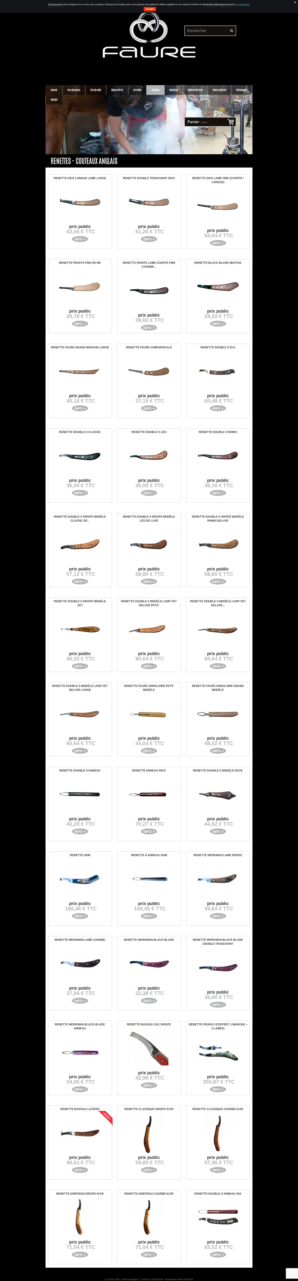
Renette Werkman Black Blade (149, 939)
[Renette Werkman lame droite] (218, 879)
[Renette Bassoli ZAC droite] (149, 1048)
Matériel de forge (195, 90)
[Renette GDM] (80, 879)
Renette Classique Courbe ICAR (217, 1109)
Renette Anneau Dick (149, 770)
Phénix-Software (185, 1279)
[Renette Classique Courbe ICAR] (218, 1133)
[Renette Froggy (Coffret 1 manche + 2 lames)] (218, 1052)
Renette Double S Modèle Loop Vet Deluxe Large (80, 687)
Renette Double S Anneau (80, 770)
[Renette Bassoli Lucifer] (80, 1133)
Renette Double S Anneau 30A (217, 1193)
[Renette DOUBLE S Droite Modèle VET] (80, 629)
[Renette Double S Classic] (80, 456)
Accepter (150, 9)
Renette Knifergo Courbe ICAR (148, 1193)
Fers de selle (95, 90)
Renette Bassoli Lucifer (80, 1109)
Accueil (54, 90)
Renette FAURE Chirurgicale (149, 347)
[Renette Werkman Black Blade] (149, 963)
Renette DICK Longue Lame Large (80, 178)
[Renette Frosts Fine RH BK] (80, 286)
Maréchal (174, 90)
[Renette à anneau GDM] (149, 879)
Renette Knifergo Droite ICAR (80, 1193)
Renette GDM (80, 855)
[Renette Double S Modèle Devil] (218, 794)
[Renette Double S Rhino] (218, 456)
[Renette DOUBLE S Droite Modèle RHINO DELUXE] (218, 544)
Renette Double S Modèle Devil (218, 770)
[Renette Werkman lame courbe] (80, 963)
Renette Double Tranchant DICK (149, 178)
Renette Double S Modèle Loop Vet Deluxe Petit (149, 603)
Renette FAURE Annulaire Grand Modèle (218, 687)
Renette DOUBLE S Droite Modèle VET (80, 603)
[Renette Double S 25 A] (218, 371)
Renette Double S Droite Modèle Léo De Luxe (149, 518)
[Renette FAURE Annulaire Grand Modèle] (218, 714)
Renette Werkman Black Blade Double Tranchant (218, 941)
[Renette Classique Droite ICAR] (149, 1133)
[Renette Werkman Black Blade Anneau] (80, 1052)
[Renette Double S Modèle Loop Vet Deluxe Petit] (149, 629)
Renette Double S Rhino (218, 432)
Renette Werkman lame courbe (80, 939)
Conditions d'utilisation (152, 1279)
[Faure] (149, 34)
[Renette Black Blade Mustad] (218, 286)
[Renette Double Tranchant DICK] (149, 202)
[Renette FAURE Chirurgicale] (149, 371)
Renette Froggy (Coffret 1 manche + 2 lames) (218, 1026)
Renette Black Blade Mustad (217, 262)
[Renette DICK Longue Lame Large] (80, 202)
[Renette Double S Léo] (149, 456)
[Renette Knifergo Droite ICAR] (80, 1217)
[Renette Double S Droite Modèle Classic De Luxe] (80, 544)
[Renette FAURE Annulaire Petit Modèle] (149, 714)
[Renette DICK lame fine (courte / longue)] (218, 206)
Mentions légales (130, 1279)
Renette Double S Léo (149, 432)
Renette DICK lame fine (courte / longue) (218, 180)
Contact (54, 99)
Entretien (137, 90)
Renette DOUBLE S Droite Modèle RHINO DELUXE (218, 518)
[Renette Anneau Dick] (149, 794)
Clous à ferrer (117, 90)
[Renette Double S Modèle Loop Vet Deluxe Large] (80, 714)
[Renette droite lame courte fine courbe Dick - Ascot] (149, 290)
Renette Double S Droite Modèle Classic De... (80, 518)
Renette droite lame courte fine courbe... (149, 264)
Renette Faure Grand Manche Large (80, 347)
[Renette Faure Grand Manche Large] (80, 371)
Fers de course (73, 90)
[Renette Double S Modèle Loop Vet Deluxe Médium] (218, 629)
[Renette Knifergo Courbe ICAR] (149, 1217)
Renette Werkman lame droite (217, 855)
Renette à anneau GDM (149, 855)
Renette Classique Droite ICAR (148, 1109)
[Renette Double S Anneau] (80, 794)
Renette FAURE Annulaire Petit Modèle (149, 687)
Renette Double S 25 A (218, 347)
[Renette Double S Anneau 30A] (218, 1217)
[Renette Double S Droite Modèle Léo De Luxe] (149, 544)
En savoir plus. (243, 4)
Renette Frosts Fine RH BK (80, 262)
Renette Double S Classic (80, 432)
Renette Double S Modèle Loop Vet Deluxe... (218, 603)
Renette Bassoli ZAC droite (149, 1024)
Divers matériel (219, 90)
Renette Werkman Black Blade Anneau (80, 1026)
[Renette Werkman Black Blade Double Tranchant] (218, 967)
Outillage (155, 90)
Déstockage (241, 90)
